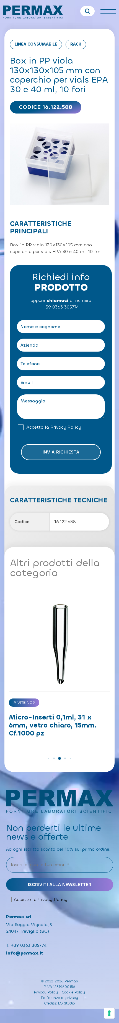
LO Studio (66, 1003)
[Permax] (33, 12)
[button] (48, 758)
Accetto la (53, 427)
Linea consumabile (36, 44)
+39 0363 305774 (61, 307)
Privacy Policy (65, 427)
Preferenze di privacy (59, 997)
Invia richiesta (60, 452)
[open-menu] (108, 11)
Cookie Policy (73, 992)
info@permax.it (24, 953)
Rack (75, 44)
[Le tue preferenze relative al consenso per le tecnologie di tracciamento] (109, 1013)
